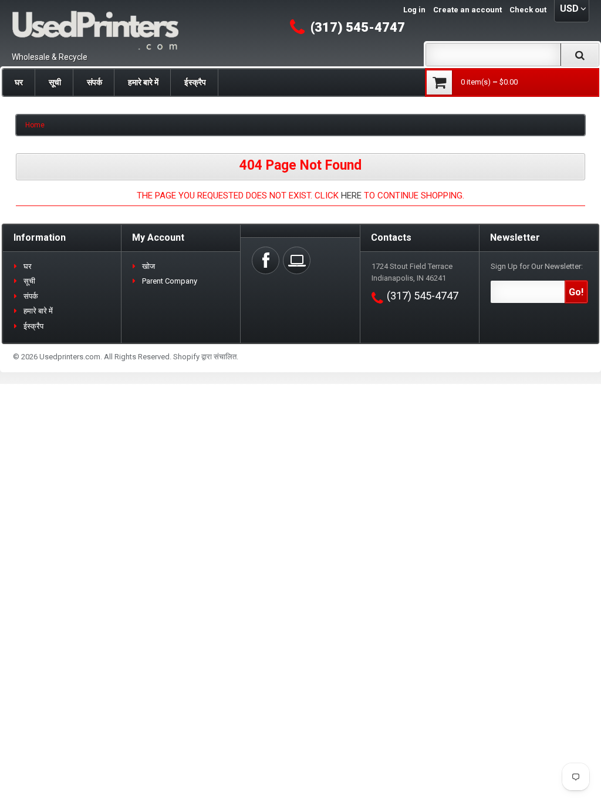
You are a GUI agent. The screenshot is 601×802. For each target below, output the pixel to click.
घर (19, 82)
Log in (414, 9)
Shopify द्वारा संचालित (205, 356)
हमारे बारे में (143, 82)
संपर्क (94, 82)
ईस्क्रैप (195, 82)
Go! (576, 292)
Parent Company (169, 281)
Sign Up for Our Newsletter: (537, 266)
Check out (527, 9)
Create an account (467, 9)
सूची (55, 82)
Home (35, 125)
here (351, 195)
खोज (148, 266)
